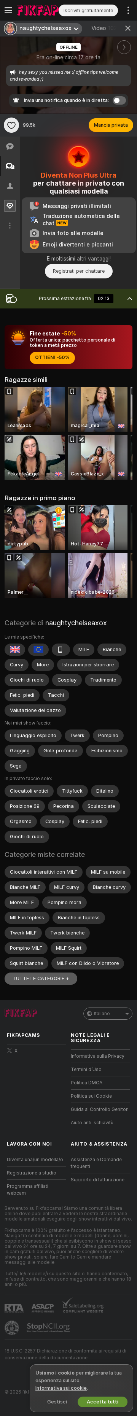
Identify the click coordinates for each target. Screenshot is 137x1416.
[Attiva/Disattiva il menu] (8, 10)
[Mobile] (61, 650)
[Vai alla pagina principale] (38, 10)
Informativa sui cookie (61, 1388)
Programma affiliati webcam (27, 1190)
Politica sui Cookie (91, 1096)
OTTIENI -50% (52, 357)
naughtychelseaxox (76, 623)
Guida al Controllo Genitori (100, 1109)
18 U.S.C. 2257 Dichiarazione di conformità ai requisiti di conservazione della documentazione (65, 1354)
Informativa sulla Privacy (97, 1056)
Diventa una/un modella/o (35, 1159)
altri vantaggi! (94, 259)
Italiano (102, 1013)
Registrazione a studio (31, 1173)
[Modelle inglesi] (15, 650)
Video (104, 28)
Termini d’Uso (86, 1069)
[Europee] (38, 650)
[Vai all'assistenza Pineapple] (13, 1328)
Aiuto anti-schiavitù (92, 1122)
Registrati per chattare (79, 271)
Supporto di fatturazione (97, 1179)
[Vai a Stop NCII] (49, 1327)
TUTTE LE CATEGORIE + (41, 978)
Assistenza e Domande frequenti (96, 1163)
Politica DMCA (86, 1082)
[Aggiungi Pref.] (11, 125)
